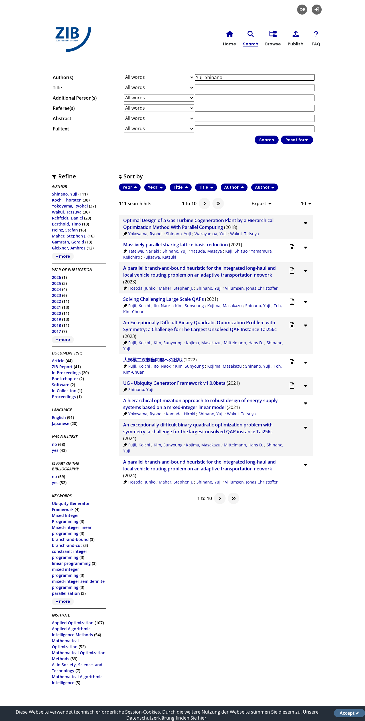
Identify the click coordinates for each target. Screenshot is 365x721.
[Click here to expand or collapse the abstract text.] (305, 222)
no (54, 444)
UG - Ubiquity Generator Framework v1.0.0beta (174, 383)
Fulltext (61, 129)
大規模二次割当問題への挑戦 (152, 360)
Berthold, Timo (66, 224)
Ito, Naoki (163, 305)
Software (60, 384)
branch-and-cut (67, 545)
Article (58, 360)
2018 (56, 325)
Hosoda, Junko (141, 288)
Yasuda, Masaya (206, 251)
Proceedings (64, 396)
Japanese (60, 423)
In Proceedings (66, 372)
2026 (56, 277)
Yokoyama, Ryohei (70, 206)
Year (128, 187)
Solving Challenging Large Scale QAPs (163, 299)
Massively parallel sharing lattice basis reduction (175, 244)
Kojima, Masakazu (224, 305)
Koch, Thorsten (67, 200)
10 (303, 203)
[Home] (71, 42)
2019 (56, 319)
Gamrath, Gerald (68, 242)
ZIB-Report (62, 366)
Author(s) (63, 77)
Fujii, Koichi (139, 305)
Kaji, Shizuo (236, 251)
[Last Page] (218, 203)
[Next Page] (204, 203)
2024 (56, 289)
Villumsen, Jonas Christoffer (251, 288)
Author (232, 187)
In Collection (64, 390)
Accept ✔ (349, 713)
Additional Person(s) (75, 98)
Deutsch (302, 10)
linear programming (71, 563)
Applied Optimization (73, 622)
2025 (56, 283)
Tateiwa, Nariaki (143, 251)
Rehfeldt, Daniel (67, 218)
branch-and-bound (70, 539)
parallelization (66, 593)
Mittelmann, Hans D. (243, 342)
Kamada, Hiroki (180, 413)
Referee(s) (64, 108)
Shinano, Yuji (64, 194)
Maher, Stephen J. (69, 236)
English (59, 417)
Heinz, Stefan (65, 230)
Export (259, 203)
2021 (56, 307)
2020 (56, 313)
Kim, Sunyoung (189, 305)
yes (55, 450)
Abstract (62, 118)
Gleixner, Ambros (69, 248)
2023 (56, 295)
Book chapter (65, 378)
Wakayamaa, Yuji (210, 233)
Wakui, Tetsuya (67, 212)
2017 (56, 331)
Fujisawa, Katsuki (159, 257)
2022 (56, 301)
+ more (63, 256)
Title (57, 87)
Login (317, 10)
